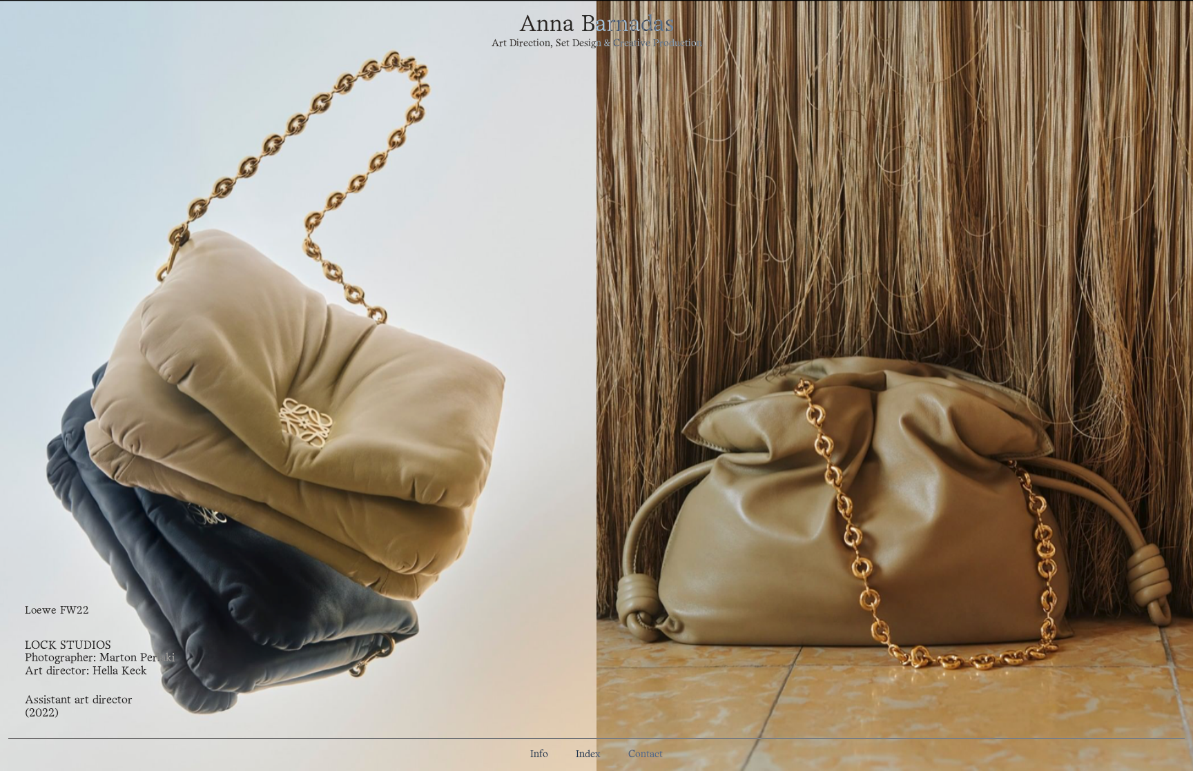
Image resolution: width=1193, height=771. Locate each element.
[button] (298, 385)
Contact (645, 754)
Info (539, 754)
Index (588, 754)
